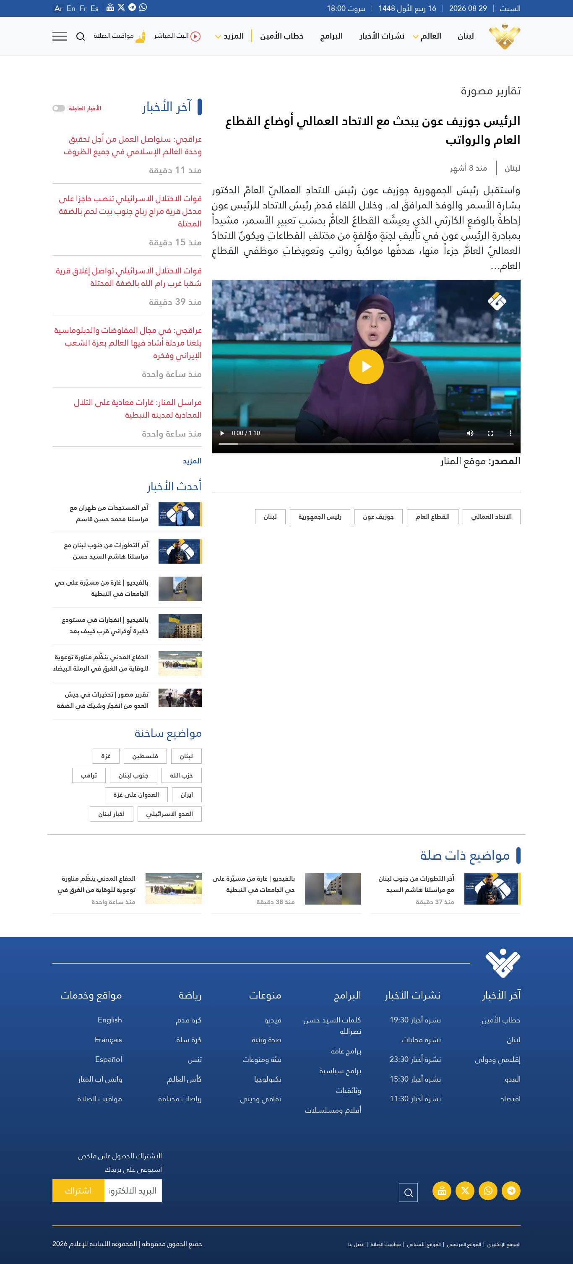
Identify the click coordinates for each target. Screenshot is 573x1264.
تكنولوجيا (267, 1079)
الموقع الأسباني (424, 1244)
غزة (106, 756)
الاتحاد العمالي (491, 516)
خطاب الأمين (282, 36)
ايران (187, 794)
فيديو (272, 1020)
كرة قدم (189, 1020)
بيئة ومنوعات (262, 1059)
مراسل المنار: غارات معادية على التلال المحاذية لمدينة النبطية (138, 408)
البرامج (331, 36)
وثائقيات (348, 1090)
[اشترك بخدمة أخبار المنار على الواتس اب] (488, 1192)
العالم (431, 36)
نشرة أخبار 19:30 (415, 1020)
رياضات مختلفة (180, 1098)
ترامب (89, 775)
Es (95, 8)
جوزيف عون (378, 516)
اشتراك (78, 1190)
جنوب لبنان (133, 775)
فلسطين (145, 756)
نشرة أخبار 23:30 (415, 1059)
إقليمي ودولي (498, 1059)
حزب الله (181, 775)
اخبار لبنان (112, 814)
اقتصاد (510, 1098)
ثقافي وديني (260, 1098)
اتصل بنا (356, 1244)
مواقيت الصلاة (114, 35)
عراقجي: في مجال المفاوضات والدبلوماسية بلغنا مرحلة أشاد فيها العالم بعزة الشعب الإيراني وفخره (128, 342)
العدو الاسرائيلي (169, 814)
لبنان (466, 36)
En (71, 8)
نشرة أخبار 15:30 (415, 1079)
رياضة (190, 995)
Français (108, 1039)
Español (108, 1059)
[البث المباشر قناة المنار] (442, 1192)
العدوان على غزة (136, 794)
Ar (59, 8)
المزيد (234, 36)
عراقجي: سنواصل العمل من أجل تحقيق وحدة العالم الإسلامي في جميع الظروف (133, 145)
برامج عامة (346, 1051)
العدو (513, 1079)
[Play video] (366, 366)
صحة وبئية (266, 1039)
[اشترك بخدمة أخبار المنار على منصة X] (465, 1192)
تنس (195, 1059)
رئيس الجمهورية (320, 516)
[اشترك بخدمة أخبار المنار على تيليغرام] (511, 1192)
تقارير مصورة (491, 90)
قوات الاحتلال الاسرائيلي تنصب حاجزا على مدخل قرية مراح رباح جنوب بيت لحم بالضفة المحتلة (130, 210)
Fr (83, 8)
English (110, 1020)
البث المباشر (171, 35)
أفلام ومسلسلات (333, 1110)
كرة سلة (189, 1039)
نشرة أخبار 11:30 (415, 1098)
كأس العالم (184, 1079)
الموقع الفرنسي (464, 1244)
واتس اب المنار (100, 1079)
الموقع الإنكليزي (504, 1244)
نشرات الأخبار (381, 36)
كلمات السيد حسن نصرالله (332, 1025)
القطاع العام (433, 516)
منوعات (265, 995)
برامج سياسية (340, 1070)
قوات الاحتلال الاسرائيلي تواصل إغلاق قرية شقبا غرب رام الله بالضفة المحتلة (129, 277)
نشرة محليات (421, 1039)
